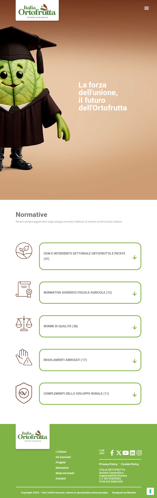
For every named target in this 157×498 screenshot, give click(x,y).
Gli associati (63, 457)
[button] (146, 8)
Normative (62, 467)
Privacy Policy (108, 464)
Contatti (61, 478)
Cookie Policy (130, 464)
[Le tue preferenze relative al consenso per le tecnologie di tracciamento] (150, 491)
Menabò (131, 492)
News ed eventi (65, 473)
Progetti (61, 462)
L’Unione (61, 451)
